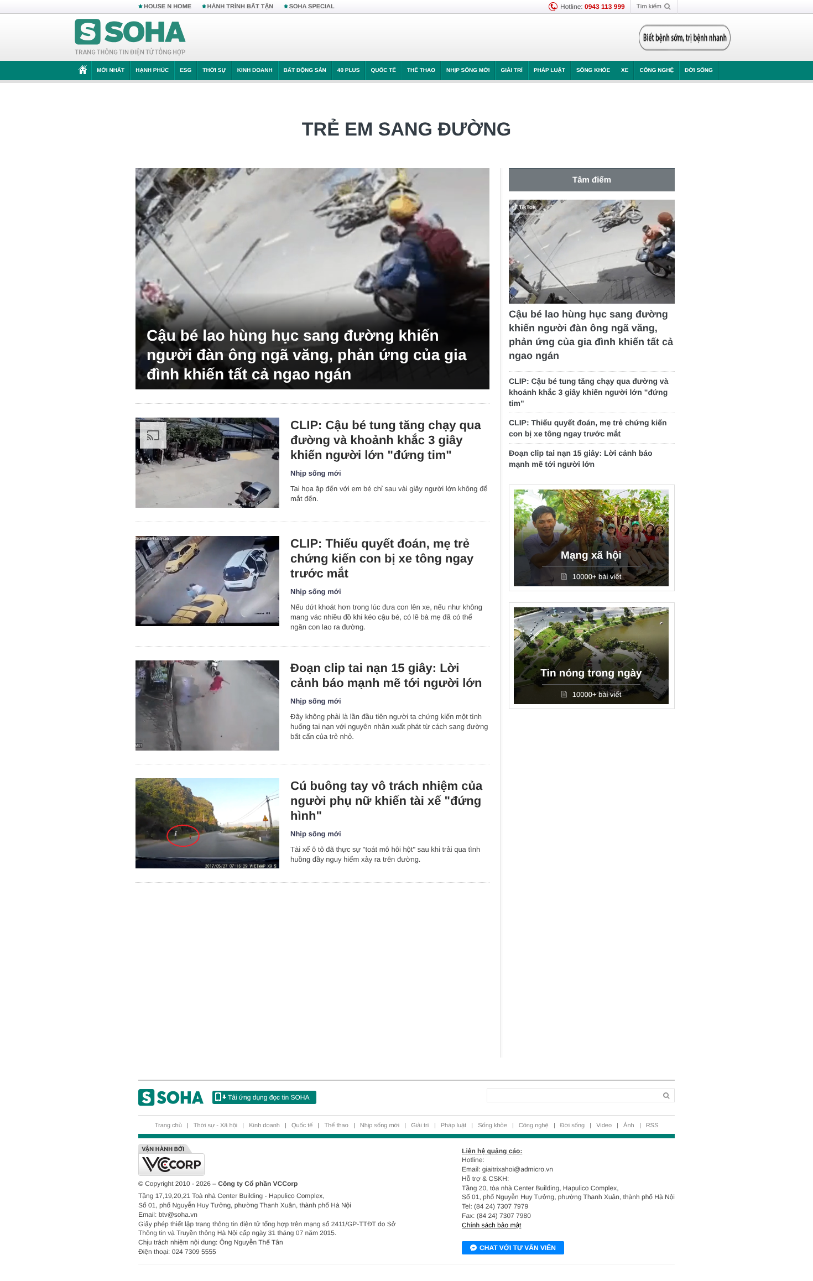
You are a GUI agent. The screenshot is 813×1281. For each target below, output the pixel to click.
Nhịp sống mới (467, 70)
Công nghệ (656, 70)
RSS (652, 1125)
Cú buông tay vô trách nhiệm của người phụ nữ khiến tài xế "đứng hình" (386, 800)
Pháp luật (549, 70)
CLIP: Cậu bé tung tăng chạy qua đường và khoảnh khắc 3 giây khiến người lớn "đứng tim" (385, 440)
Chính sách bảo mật (491, 1225)
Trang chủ (168, 1125)
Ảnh (628, 1125)
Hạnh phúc (152, 70)
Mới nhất (110, 70)
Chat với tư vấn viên (518, 1248)
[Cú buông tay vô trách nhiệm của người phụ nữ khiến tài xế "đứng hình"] (207, 823)
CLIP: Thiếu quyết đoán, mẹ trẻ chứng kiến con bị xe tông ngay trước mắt (381, 558)
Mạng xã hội (591, 555)
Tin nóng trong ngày (591, 673)
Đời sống (699, 70)
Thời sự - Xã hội (215, 1125)
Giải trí (511, 70)
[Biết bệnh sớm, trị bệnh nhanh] (685, 37)
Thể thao (421, 70)
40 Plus (348, 70)
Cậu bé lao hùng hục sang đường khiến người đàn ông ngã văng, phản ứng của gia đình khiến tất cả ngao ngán (306, 355)
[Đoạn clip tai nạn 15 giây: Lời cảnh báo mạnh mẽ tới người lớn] (207, 705)
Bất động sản (305, 70)
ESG (185, 70)
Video (604, 1125)
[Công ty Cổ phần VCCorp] (272, 1160)
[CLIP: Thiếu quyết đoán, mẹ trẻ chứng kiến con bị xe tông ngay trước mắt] (207, 581)
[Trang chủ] (130, 37)
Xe (624, 70)
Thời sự (214, 70)
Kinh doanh (255, 70)
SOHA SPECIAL (312, 6)
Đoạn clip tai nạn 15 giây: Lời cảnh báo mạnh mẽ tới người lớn (386, 675)
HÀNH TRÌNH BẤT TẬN (240, 6)
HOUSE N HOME (167, 6)
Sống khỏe (593, 70)
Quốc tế (383, 70)
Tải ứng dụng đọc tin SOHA (268, 1097)
